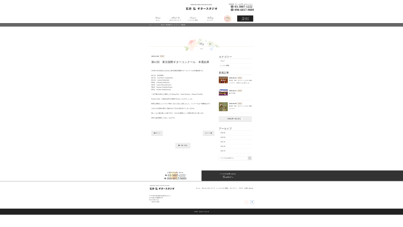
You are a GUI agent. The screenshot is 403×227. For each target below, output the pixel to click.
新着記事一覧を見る (234, 118)
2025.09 (222, 146)
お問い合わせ (245, 18)
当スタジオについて (175, 18)
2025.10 (222, 142)
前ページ (157, 133)
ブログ (227, 18)
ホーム (158, 18)
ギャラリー (210, 18)
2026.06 (222, 133)
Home (150, 24)
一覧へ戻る (183, 145)
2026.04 (222, 137)
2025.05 (222, 151)
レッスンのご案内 (193, 18)
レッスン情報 (224, 65)
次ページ (208, 133)
